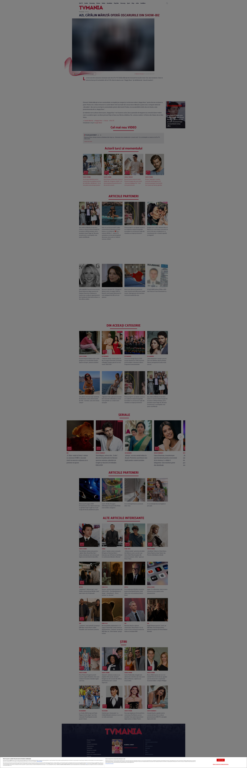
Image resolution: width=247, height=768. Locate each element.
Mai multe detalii (39, 761)
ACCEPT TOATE (221, 760)
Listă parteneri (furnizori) (109, 763)
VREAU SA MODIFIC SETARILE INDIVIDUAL (221, 764)
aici (86, 763)
